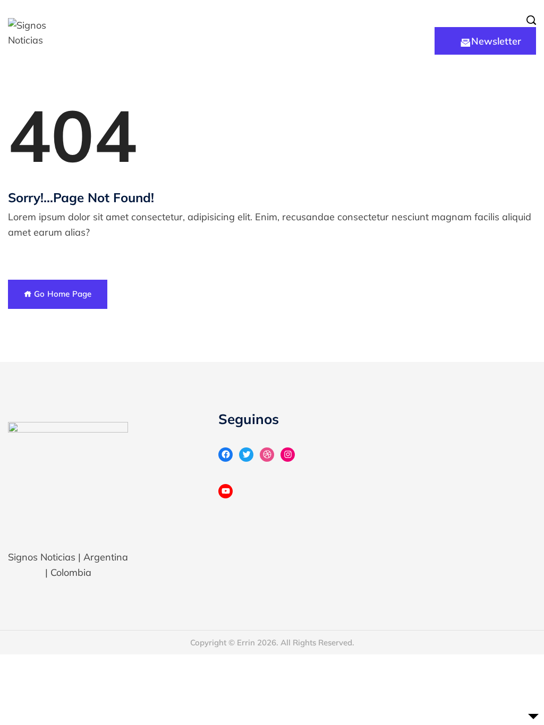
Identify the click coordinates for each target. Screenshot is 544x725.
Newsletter (496, 41)
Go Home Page (61, 294)
